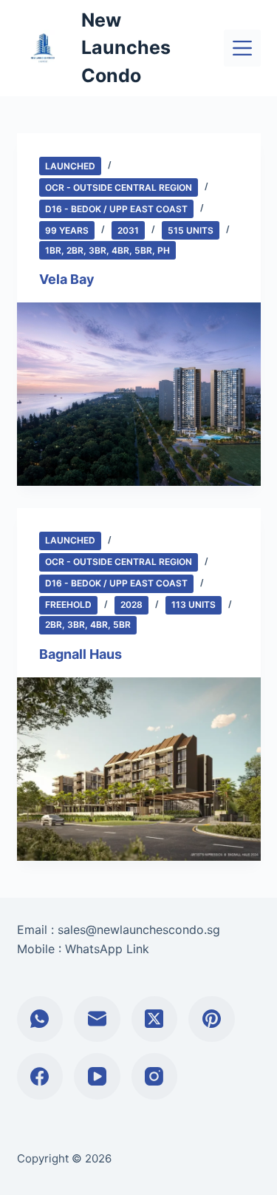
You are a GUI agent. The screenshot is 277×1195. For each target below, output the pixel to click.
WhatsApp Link (107, 948)
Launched (70, 166)
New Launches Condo (126, 48)
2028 (131, 604)
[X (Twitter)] (154, 1019)
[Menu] (242, 48)
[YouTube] (97, 1076)
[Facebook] (40, 1076)
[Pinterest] (211, 1019)
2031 (128, 230)
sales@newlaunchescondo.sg (139, 929)
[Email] (97, 1019)
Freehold (68, 604)
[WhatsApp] (40, 1019)
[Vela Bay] (139, 394)
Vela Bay (67, 279)
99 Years (67, 230)
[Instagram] (154, 1076)
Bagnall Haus (80, 654)
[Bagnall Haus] (139, 769)
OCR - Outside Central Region (118, 187)
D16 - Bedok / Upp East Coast (116, 208)
